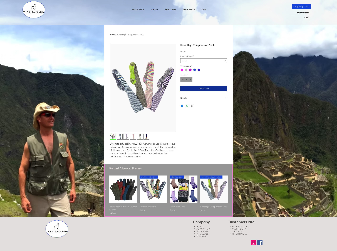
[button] (138, 9)
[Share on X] (192, 105)
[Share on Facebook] (182, 105)
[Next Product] (231, 189)
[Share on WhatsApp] (187, 105)
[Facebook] (259, 242)
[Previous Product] (105, 189)
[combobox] (203, 60)
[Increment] (190, 79)
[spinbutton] (186, 79)
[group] (168, 195)
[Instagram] (253, 242)
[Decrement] (182, 79)
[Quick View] (123, 189)
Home (112, 34)
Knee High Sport (187, 56)
